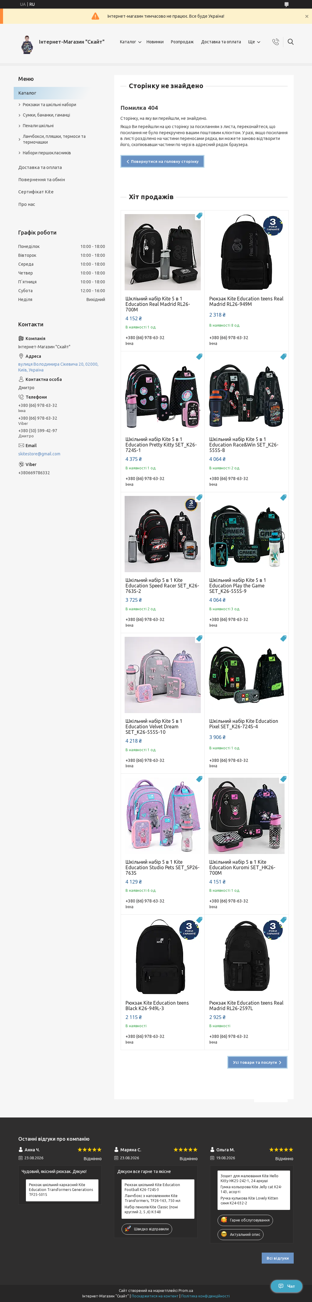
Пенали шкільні (38, 125)
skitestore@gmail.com (39, 453)
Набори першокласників (47, 152)
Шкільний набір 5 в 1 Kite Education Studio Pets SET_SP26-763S (163, 867)
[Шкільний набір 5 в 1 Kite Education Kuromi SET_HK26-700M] (247, 816)
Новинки (155, 41)
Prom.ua (186, 1291)
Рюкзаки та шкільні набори (49, 104)
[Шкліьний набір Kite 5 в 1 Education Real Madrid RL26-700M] (163, 252)
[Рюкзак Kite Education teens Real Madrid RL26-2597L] (247, 957)
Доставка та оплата (221, 41)
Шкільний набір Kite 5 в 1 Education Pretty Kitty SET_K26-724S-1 (161, 444)
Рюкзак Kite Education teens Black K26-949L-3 (157, 1005)
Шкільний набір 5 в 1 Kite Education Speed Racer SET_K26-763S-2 (162, 585)
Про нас (26, 204)
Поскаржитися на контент (155, 1296)
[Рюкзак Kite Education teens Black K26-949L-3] (163, 957)
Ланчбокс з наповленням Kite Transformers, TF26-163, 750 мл (152, 1198)
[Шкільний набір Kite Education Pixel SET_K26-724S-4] (247, 675)
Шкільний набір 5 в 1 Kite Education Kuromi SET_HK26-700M (242, 867)
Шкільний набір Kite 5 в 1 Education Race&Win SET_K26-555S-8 (243, 444)
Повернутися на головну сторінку (165, 161)
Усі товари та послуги (255, 1062)
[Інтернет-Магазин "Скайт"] (26, 42)
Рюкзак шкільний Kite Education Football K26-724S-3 (152, 1187)
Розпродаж (182, 41)
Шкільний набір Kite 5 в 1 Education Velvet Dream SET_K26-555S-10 (154, 726)
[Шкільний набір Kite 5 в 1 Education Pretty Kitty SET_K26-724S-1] (163, 393)
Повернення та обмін (41, 179)
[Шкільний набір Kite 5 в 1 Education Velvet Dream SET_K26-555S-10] (163, 675)
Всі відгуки (278, 1258)
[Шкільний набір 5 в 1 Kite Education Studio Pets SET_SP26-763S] (163, 816)
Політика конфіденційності (205, 1296)
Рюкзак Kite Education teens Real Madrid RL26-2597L (246, 1005)
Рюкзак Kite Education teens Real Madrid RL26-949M (246, 301)
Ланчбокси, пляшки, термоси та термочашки (54, 139)
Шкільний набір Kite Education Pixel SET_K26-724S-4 (243, 723)
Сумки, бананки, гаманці (46, 115)
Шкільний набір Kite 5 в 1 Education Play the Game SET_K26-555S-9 (237, 585)
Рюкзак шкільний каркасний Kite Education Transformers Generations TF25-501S (61, 1189)
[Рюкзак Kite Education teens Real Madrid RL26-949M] (247, 252)
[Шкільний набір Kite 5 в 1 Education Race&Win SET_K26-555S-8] (247, 393)
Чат (291, 1286)
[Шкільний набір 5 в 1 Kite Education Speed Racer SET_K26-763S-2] (163, 534)
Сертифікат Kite (36, 191)
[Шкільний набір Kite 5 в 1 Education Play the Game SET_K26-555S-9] (247, 534)
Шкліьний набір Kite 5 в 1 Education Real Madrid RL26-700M (158, 304)
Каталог (128, 41)
